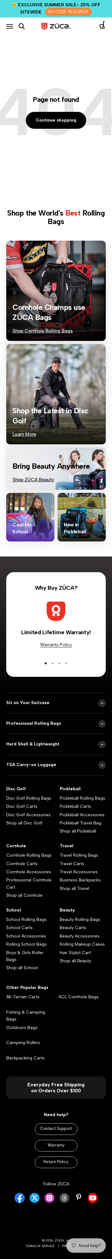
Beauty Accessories (80, 936)
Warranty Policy (56, 644)
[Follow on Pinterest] (78, 1197)
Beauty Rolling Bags (80, 919)
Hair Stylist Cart (75, 952)
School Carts (19, 927)
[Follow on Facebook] (20, 1201)
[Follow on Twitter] (35, 1201)
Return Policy (56, 1161)
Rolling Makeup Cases (82, 944)
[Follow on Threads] (64, 1201)
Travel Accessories (79, 872)
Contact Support (56, 1128)
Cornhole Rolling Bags (29, 855)
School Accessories (26, 936)
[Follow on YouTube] (93, 1201)
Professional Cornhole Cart (29, 883)
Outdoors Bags (22, 1027)
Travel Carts (72, 863)
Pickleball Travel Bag (80, 823)
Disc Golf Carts (21, 806)
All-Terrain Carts (23, 997)
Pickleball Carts (75, 806)
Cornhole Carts (22, 863)
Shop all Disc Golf (24, 823)
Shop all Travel (74, 888)
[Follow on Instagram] (49, 1201)
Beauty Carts (73, 927)
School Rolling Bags (26, 919)
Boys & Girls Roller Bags (25, 956)
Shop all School (22, 967)
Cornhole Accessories (28, 872)
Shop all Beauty (75, 961)
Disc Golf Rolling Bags (28, 798)
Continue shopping (56, 120)
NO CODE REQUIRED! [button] (68, 11)
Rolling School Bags (26, 944)
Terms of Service (39, 1246)
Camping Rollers (23, 1042)
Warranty (56, 1145)
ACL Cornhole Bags (78, 997)
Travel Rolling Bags (79, 855)
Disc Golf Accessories (28, 815)
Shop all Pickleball (78, 831)
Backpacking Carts (25, 1058)
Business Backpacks (80, 880)
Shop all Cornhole (24, 895)
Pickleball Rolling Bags (82, 798)
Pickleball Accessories (82, 815)
